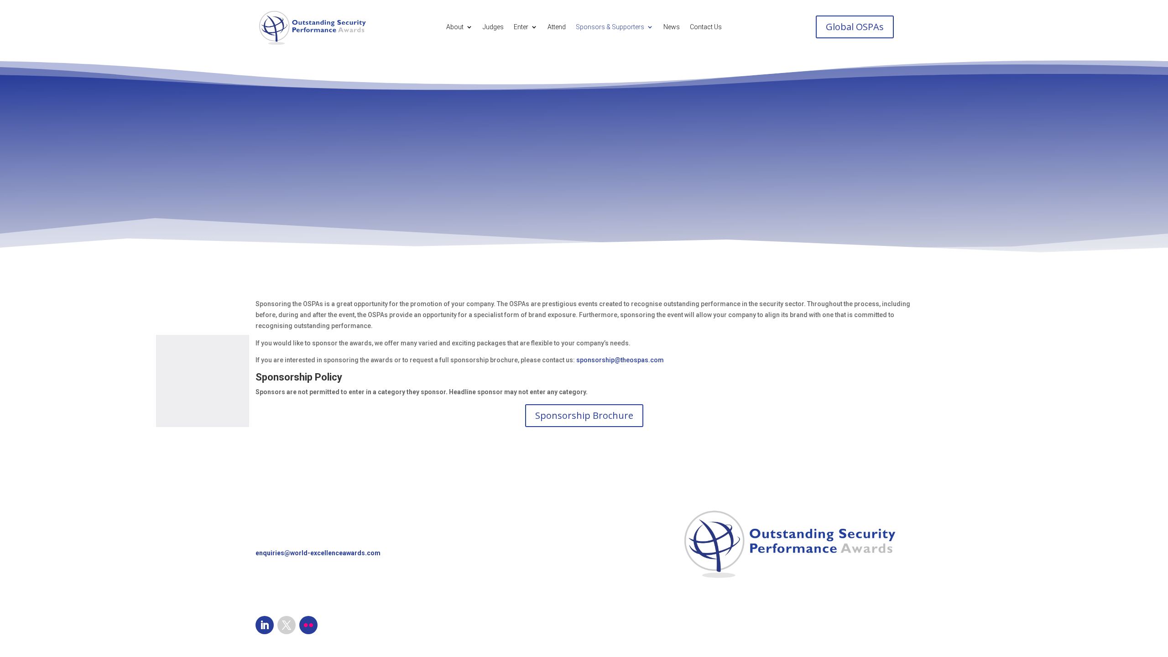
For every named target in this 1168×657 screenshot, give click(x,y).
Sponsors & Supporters (610, 27)
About (455, 27)
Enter (521, 27)
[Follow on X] (286, 625)
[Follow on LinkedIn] (265, 625)
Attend (557, 27)
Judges (493, 27)
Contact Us (706, 27)
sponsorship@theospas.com (620, 360)
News (671, 27)
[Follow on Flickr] (308, 625)
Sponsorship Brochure (584, 415)
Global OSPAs (855, 27)
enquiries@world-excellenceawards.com (318, 553)
